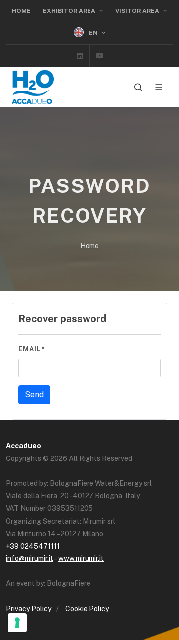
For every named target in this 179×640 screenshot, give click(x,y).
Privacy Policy (28, 609)
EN (93, 32)
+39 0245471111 (33, 546)
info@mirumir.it (29, 558)
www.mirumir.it (81, 558)
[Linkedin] (80, 56)
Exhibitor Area (70, 10)
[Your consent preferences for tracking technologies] (17, 622)
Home (21, 10)
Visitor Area (138, 10)
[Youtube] (100, 56)
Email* (31, 349)
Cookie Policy (87, 609)
